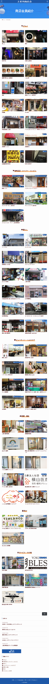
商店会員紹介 (21, 680)
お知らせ (34, 680)
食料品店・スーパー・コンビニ (10, 661)
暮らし (5, 663)
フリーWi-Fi (28, 680)
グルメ (5, 659)
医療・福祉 (6, 667)
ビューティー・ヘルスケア (9, 665)
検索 (45, 614)
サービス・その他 (7, 670)
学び (4, 669)
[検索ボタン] (47, 1)
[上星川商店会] (24, 1)
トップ (15, 680)
